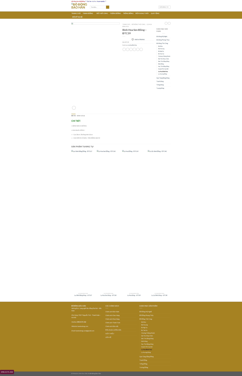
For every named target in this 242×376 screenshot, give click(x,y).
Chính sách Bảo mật (111, 326)
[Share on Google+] (137, 49)
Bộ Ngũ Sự (161, 51)
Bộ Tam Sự (161, 54)
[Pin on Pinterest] (134, 49)
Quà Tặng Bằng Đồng (162, 78)
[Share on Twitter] (127, 49)
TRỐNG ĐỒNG (128, 13)
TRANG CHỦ (76, 13)
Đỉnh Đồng (161, 64)
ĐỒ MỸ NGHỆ (77, 17)
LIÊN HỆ (108, 337)
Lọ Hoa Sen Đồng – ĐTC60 (108, 295)
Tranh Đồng (160, 81)
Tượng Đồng (160, 88)
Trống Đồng (160, 85)
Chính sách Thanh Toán (112, 322)
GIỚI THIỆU (109, 333)
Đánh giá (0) (81, 115)
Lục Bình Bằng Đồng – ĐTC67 (83, 295)
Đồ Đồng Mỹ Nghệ (161, 36)
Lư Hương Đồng (162, 74)
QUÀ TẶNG (155, 13)
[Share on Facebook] (124, 49)
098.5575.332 (7, 372)
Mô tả (73, 115)
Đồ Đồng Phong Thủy (162, 40)
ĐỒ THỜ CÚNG (102, 13)
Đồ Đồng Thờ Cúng (138, 24)
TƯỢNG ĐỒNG (115, 13)
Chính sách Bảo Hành (112, 311)
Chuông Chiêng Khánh (164, 56)
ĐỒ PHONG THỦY (142, 13)
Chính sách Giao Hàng (112, 315)
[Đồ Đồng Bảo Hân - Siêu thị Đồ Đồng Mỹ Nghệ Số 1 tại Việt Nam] (79, 7)
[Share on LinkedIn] (141, 49)
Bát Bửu (160, 46)
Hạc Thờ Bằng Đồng (163, 66)
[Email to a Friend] (131, 49)
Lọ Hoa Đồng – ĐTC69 (134, 295)
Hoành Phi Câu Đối (163, 69)
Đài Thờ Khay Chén (163, 59)
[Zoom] (74, 108)
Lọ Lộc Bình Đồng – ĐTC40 (159, 295)
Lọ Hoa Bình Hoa (132, 45)
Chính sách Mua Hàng (112, 319)
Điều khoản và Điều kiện (113, 330)
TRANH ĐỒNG (88, 13)
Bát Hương (161, 48)
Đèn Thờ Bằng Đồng (163, 61)
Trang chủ (126, 24)
